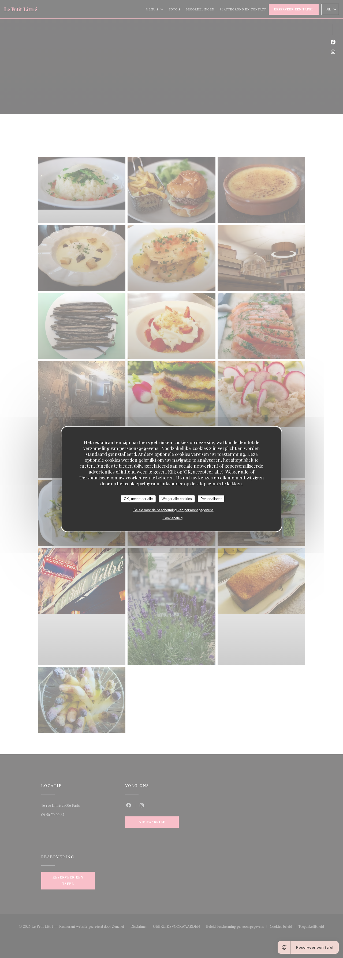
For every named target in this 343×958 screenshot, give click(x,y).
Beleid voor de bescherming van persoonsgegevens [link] (173, 510)
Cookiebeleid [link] (172, 518)
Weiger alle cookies (177, 499)
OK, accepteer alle (138, 499)
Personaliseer (211, 499)
